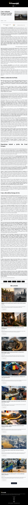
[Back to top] (26, 503)
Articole (14, 498)
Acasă (14, 497)
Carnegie (3, 277)
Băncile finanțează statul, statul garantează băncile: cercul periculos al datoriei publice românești (12, 352)
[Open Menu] (13, 6)
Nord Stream (9, 277)
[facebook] (14, 501)
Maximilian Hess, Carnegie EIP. (22, 46)
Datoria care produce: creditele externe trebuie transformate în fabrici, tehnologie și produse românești (12, 426)
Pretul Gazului (12, 277)
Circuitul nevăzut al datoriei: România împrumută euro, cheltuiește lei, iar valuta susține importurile (13, 377)
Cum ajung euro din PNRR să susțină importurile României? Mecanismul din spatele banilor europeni (13, 401)
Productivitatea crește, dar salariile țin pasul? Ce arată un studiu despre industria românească (12, 474)
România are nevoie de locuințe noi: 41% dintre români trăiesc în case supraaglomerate (12, 328)
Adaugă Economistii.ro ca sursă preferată (7, 25)
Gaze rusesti (6, 277)
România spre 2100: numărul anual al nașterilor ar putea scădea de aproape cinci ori (13, 303)
